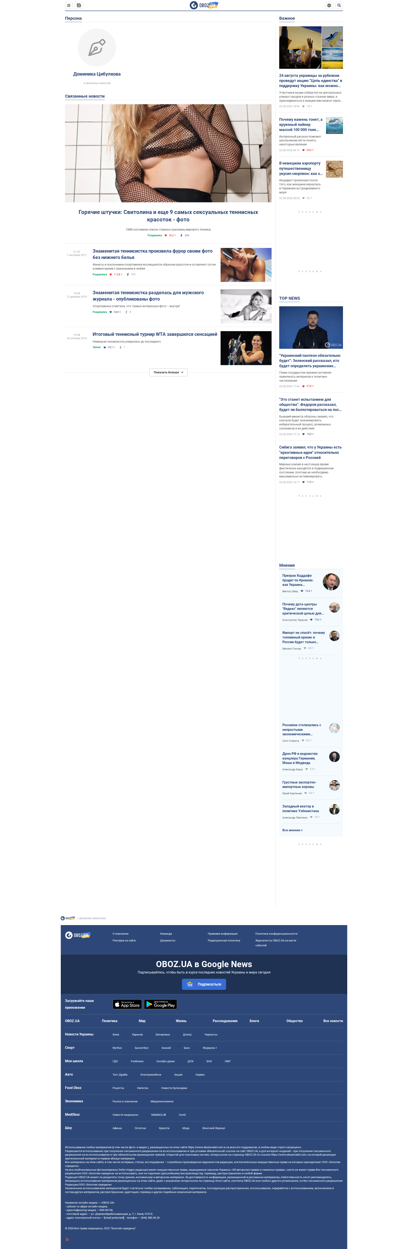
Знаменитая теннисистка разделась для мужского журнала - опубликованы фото (148, 296)
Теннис (97, 347)
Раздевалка (155, 235)
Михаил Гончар (291, 648)
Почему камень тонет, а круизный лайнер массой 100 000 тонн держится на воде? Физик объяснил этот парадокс (301, 124)
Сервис (200, 1074)
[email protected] (114, 1217)
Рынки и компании (125, 1101)
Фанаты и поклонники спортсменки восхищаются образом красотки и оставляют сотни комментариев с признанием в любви (154, 266)
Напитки (142, 1088)
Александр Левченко (294, 817)
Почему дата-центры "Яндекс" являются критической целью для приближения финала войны (301, 609)
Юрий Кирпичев (292, 793)
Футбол (117, 1047)
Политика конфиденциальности (276, 933)
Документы (167, 940)
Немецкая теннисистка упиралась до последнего (127, 341)
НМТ (228, 1061)
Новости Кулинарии (174, 1088)
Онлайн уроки (165, 1061)
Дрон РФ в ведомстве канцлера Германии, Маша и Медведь (300, 758)
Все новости (333, 1021)
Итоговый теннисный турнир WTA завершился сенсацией (155, 334)
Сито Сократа (290, 740)
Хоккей (166, 1047)
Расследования (225, 1021)
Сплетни (140, 1128)
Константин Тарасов (294, 620)
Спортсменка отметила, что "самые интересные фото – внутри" (136, 306)
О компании (121, 933)
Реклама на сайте (124, 940)
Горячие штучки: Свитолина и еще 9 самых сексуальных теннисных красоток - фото (168, 216)
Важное (287, 18)
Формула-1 (210, 1047)
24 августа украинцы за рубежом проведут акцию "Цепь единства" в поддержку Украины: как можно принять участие (310, 81)
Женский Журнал (213, 1128)
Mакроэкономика (162, 1101)
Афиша (117, 1128)
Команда (166, 933)
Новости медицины (125, 1114)
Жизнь (181, 1021)
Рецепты (118, 1088)
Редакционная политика (224, 940)
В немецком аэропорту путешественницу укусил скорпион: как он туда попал (300, 168)
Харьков (137, 1034)
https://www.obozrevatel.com (205, 1147)
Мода (185, 1128)
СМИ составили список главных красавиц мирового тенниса (168, 229)
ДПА (190, 1061)
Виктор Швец (290, 591)
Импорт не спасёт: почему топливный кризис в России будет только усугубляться (303, 637)
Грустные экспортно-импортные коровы (299, 784)
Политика (110, 1021)
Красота (164, 1128)
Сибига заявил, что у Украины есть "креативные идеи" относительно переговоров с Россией (310, 452)
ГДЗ (115, 1061)
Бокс (187, 1047)
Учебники (137, 1061)
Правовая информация (223, 933)
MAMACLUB (158, 1114)
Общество (294, 1021)
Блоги (254, 1021)
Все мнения (291, 830)
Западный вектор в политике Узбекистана (300, 808)
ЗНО (209, 1061)
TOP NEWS (289, 298)
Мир (142, 1021)
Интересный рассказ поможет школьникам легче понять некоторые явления (300, 140)
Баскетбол (142, 1047)
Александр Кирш (292, 769)
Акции (178, 1074)
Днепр (187, 1034)
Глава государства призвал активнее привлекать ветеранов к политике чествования (305, 376)
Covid (182, 1114)
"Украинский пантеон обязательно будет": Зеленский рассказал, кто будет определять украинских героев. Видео (309, 361)
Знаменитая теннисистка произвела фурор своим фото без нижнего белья (152, 254)
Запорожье (163, 1034)
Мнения (287, 565)
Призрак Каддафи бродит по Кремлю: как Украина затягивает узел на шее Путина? (297, 580)
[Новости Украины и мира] (68, 919)
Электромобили (150, 1074)
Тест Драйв (120, 1074)
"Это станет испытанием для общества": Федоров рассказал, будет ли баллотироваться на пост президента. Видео (310, 404)
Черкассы (210, 1034)
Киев (116, 1034)
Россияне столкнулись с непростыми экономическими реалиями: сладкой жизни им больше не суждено (303, 730)
